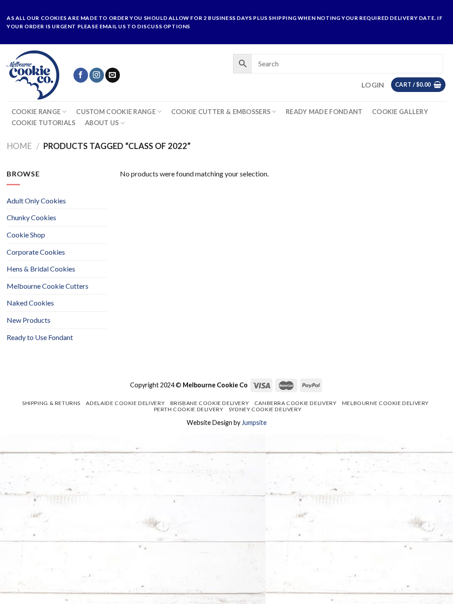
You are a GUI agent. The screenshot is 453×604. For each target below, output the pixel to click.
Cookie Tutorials (44, 122)
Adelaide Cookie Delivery (125, 403)
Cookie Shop (26, 234)
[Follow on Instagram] (96, 75)
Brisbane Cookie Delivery (209, 403)
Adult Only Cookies (36, 200)
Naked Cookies (30, 302)
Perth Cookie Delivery (188, 409)
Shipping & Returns (51, 403)
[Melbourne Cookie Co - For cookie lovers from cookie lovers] (33, 75)
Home (19, 146)
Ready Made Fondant (324, 111)
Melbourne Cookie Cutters (47, 286)
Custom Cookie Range (115, 111)
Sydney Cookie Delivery (265, 409)
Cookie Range (36, 111)
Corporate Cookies (36, 252)
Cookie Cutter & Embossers (220, 111)
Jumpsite (254, 422)
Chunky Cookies (31, 217)
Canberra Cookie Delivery (295, 403)
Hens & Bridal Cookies (41, 268)
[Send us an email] (112, 75)
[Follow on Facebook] (80, 75)
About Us (102, 122)
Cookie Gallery (400, 111)
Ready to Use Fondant (40, 337)
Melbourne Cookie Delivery (385, 403)
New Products (28, 320)
